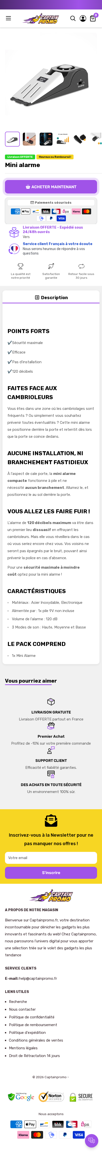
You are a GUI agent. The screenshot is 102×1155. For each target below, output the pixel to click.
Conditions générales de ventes (36, 1040)
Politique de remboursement (33, 1025)
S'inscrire (51, 872)
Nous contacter (22, 1009)
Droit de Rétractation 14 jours (34, 1056)
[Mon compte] (83, 18)
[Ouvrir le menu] (9, 18)
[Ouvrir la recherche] (73, 18)
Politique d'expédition (27, 1032)
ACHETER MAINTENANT (53, 186)
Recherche (18, 1001)
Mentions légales (23, 1048)
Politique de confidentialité (31, 1017)
